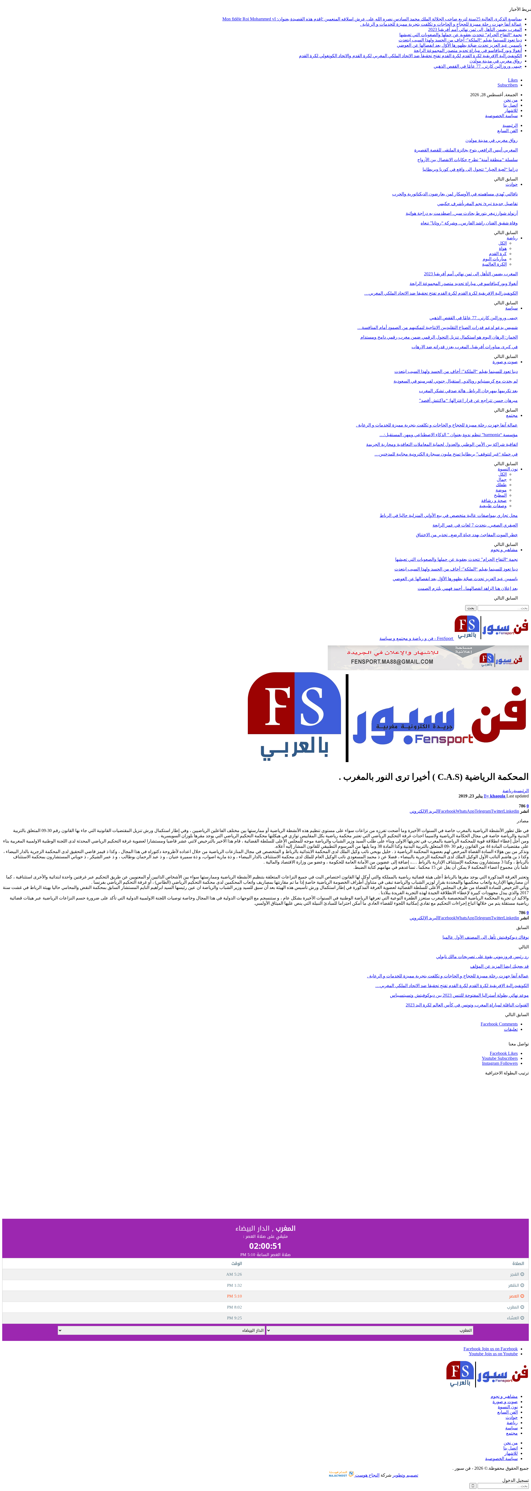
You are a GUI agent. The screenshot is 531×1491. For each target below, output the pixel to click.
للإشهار (511, 110)
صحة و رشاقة (494, 500)
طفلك (501, 484)
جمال (502, 479)
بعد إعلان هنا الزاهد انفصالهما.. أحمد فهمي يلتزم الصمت (468, 588)
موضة (501, 490)
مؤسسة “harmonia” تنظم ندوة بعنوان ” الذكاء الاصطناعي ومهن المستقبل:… (448, 434)
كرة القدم (498, 253)
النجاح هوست (366, 1475)
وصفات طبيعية (493, 505)
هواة (503, 248)
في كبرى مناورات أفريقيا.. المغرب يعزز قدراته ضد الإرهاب (465, 346)
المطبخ (500, 495)
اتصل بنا (510, 105)
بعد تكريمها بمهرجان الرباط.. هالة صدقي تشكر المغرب (468, 390)
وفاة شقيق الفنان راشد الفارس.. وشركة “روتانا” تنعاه (469, 223)
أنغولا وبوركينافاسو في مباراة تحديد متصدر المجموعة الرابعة (468, 50)
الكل (502, 243)
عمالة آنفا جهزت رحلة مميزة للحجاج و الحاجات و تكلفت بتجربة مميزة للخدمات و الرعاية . (441, 24)
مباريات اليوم (495, 259)
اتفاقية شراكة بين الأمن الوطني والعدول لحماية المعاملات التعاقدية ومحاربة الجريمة (442, 444)
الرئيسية (510, 125)
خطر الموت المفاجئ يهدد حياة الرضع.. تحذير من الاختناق (467, 534)
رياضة (512, 238)
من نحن (511, 100)
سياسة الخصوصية (501, 115)
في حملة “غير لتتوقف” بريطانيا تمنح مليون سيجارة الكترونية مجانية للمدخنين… (446, 454)
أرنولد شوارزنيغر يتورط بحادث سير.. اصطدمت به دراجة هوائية (462, 213)
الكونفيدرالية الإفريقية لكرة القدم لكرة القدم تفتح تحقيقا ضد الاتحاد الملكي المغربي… (441, 293)
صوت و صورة (505, 361)
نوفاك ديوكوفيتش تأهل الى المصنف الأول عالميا (485, 937)
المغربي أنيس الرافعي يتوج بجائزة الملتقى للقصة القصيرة (466, 150)
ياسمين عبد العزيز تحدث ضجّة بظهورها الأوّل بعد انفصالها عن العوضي (459, 45)
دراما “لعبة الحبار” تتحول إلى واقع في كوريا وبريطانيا (470, 169)
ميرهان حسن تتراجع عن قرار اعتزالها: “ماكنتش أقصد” (468, 400)
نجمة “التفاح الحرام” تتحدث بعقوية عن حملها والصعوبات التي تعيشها (460, 34)
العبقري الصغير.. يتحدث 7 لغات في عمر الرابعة (475, 525)
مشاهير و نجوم (504, 549)
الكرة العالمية (494, 264)
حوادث (512, 184)
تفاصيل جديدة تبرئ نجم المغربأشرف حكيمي (477, 203)
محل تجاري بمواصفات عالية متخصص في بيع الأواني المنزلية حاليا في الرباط (449, 515)
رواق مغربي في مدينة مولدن (496, 61)
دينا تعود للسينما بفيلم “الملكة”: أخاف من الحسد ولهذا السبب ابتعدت (460, 40)
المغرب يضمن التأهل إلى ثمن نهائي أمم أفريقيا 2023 (475, 29)
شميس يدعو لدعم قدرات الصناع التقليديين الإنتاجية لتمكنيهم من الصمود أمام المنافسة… (437, 327)
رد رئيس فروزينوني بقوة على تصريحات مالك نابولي (482, 956)
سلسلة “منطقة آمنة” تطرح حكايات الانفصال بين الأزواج (467, 159)
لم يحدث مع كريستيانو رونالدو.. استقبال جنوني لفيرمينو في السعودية (456, 381)
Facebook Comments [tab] (499, 1024)
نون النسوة (508, 469)
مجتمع (512, 415)
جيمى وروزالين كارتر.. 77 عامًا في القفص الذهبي (478, 66)
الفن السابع (507, 130)
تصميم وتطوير (405, 1475)
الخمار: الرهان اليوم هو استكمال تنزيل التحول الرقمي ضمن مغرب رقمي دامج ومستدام (439, 337)
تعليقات (511, 1029)
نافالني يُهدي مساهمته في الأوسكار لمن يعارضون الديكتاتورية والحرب (455, 194)
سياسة (511, 308)
